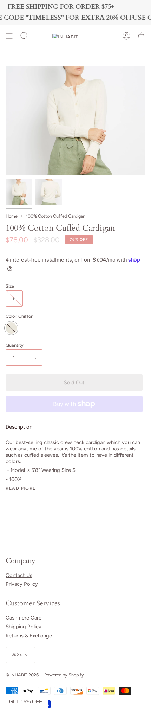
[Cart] (141, 35)
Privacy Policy (22, 584)
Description (19, 427)
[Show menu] (9, 35)
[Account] (126, 35)
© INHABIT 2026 (22, 675)
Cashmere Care (23, 618)
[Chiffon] (19, 192)
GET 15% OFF (25, 701)
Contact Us (19, 575)
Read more (21, 488)
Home (12, 216)
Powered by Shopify (64, 675)
